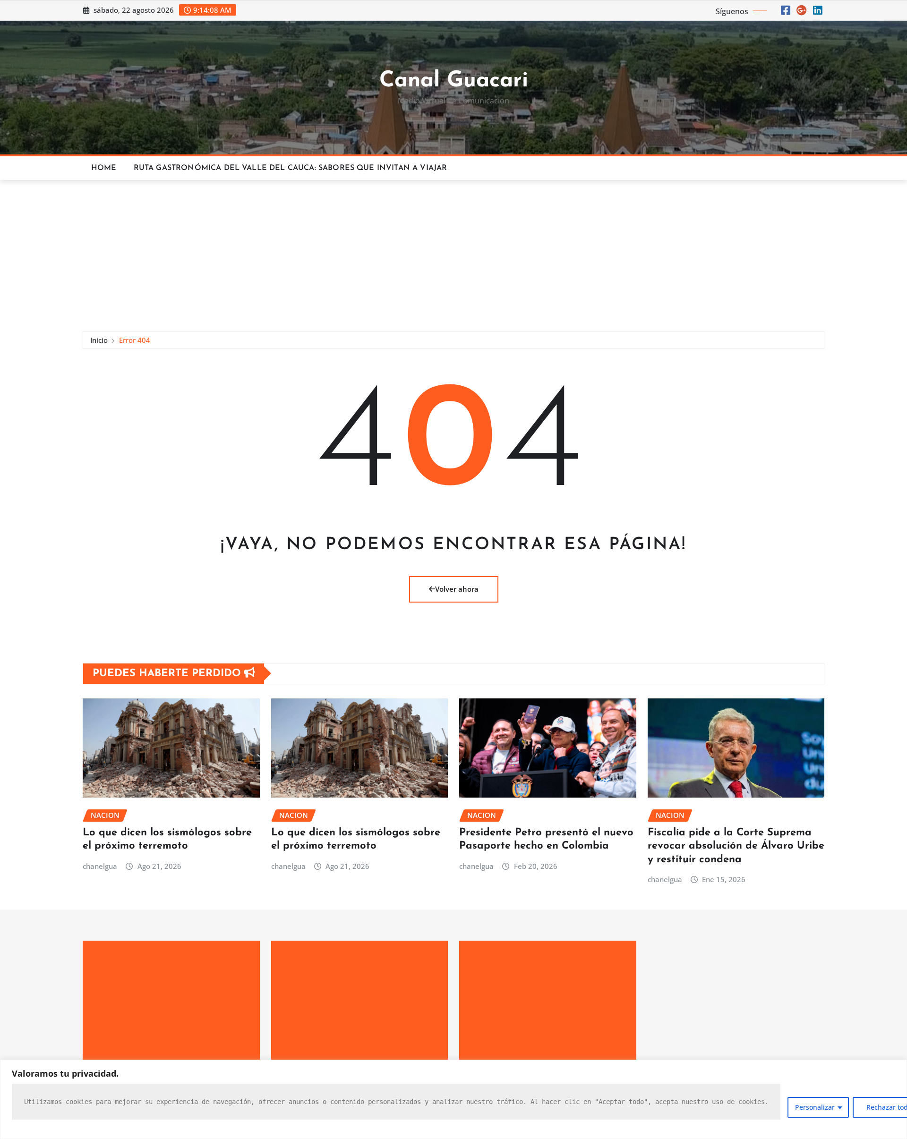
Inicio (99, 340)
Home (104, 168)
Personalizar (815, 1107)
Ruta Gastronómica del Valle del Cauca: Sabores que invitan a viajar (290, 168)
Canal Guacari (453, 81)
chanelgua (100, 866)
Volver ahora (457, 589)
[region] (453, 1099)
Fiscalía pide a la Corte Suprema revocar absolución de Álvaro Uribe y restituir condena (736, 846)
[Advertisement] (453, 251)
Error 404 (134, 340)
